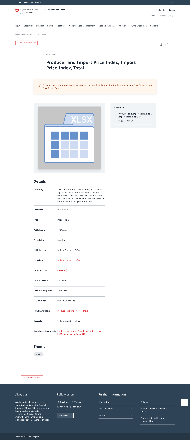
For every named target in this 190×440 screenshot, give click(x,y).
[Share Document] (166, 44)
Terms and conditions (23, 437)
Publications (105, 402)
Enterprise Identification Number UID (152, 419)
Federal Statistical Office (54, 9)
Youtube (64, 406)
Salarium (145, 402)
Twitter (77, 402)
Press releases (106, 408)
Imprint (36, 437)
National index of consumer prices (154, 410)
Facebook (64, 402)
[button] (18, 25)
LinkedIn (77, 406)
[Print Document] (161, 44)
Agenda (103, 415)
